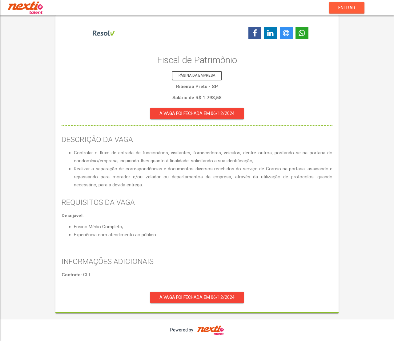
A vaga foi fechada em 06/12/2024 (197, 113)
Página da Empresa (197, 75)
